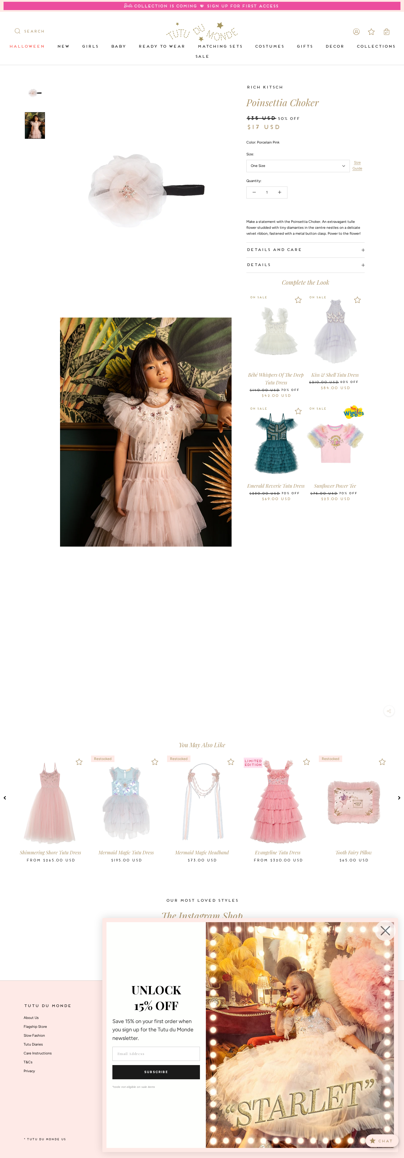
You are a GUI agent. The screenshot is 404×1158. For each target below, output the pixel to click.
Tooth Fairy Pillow (353, 852)
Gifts (304, 47)
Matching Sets (219, 47)
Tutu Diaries (33, 1044)
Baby (118, 47)
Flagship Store (35, 1027)
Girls (90, 47)
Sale (202, 57)
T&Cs (28, 1062)
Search (34, 31)
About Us (31, 1018)
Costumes (269, 47)
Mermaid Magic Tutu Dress (126, 852)
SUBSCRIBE (156, 1072)
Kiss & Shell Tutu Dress (335, 375)
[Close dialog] (385, 930)
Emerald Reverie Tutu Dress (276, 486)
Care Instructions (38, 1053)
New (63, 47)
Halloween (26, 47)
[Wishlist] (298, 300)
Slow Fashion (34, 1035)
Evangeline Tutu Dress (277, 852)
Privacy (29, 1071)
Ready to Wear (161, 47)
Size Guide (357, 165)
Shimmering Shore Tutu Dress (50, 852)
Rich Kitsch (264, 87)
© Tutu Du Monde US (45, 1139)
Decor (334, 47)
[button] (4, 798)
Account (356, 31)
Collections (375, 47)
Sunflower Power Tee (335, 486)
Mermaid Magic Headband (202, 852)
